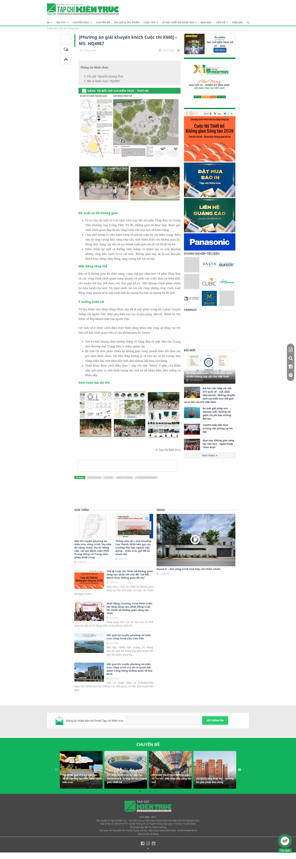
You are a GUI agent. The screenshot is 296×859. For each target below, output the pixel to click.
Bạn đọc (206, 22)
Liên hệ (220, 22)
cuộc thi (108, 477)
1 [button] (140, 791)
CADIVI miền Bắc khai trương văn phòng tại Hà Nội (217, 428)
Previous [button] (56, 770)
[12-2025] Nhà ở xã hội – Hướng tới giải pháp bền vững (215, 780)
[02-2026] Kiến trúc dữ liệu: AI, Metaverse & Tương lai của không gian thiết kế (127, 778)
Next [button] (239, 770)
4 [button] (155, 791)
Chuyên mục (81, 22)
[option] (81, 770)
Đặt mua (220, 50)
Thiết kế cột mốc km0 (146, 477)
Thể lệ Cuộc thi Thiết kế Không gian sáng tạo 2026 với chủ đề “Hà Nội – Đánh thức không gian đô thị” (130, 574)
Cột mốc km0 (94, 477)
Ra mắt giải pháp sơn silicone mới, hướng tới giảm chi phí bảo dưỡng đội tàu (217, 413)
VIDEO (161, 510)
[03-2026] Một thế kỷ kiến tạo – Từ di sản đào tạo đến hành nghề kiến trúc (81, 778)
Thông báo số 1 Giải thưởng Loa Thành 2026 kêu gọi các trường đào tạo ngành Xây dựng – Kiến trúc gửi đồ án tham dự (133, 547)
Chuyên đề (103, 22)
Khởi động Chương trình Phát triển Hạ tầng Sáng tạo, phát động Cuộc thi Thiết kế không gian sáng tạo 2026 (129, 608)
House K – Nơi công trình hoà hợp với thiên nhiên (189, 569)
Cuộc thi (149, 22)
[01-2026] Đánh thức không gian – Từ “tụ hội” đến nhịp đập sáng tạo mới (171, 778)
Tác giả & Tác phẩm (126, 22)
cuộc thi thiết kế (124, 477)
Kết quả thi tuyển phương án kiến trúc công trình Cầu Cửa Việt (129, 637)
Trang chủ (51, 28)
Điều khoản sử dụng (148, 833)
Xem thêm (209, 455)
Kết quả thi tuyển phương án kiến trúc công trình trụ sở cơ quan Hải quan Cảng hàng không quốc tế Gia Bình (129, 669)
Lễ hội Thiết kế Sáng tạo (178, 22)
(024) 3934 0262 (168, 830)
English (237, 22)
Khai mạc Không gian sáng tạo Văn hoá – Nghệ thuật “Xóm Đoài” (218, 444)
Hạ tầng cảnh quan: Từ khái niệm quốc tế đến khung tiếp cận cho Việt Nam (209, 374)
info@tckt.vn (190, 830)
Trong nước (73, 28)
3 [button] (150, 791)
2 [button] (145, 791)
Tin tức (61, 22)
